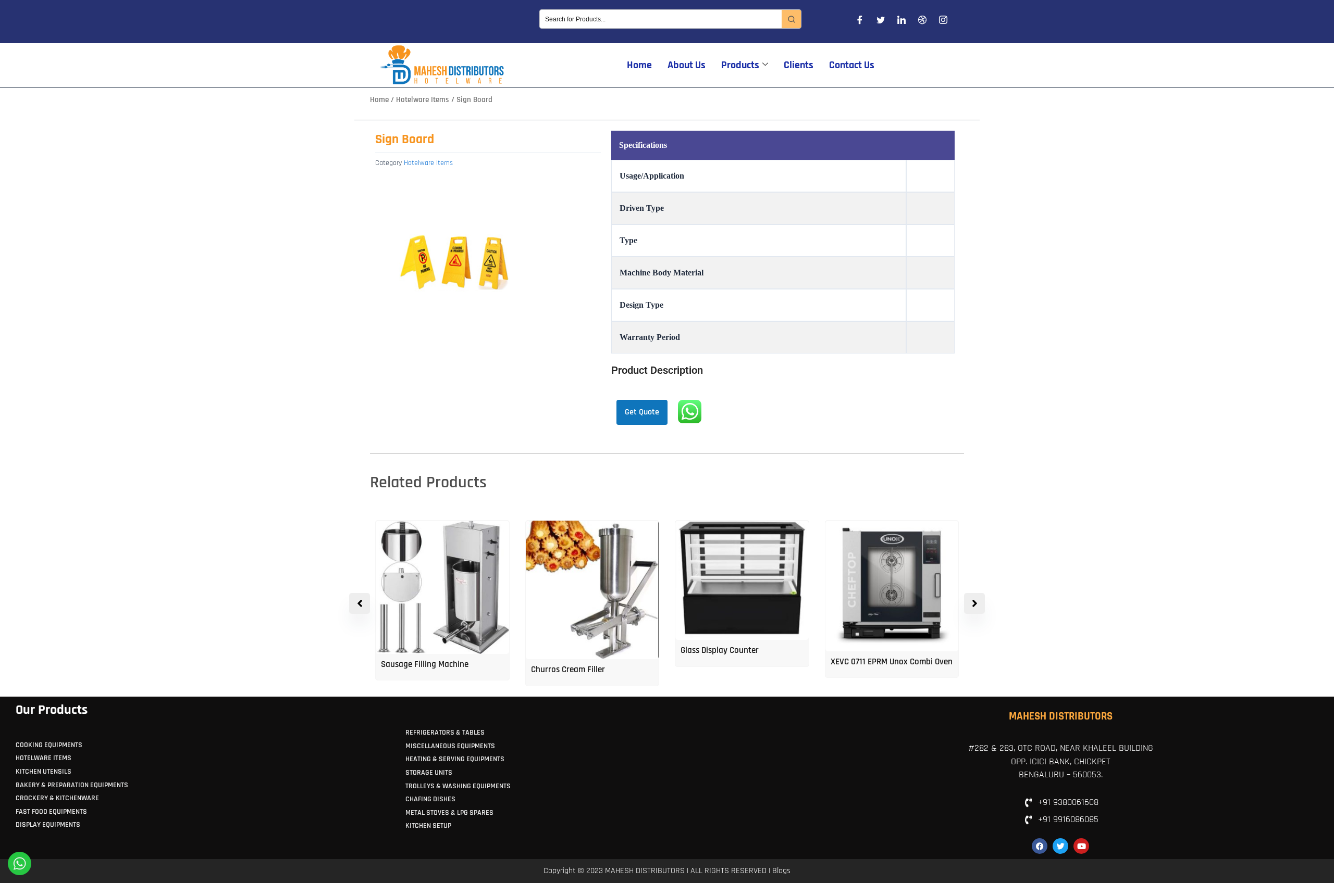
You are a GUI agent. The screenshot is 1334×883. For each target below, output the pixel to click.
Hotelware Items (422, 100)
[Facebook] (860, 22)
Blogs (781, 870)
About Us (687, 65)
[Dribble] (922, 22)
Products (740, 65)
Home (639, 65)
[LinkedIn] (901, 22)
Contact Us (851, 65)
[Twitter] (880, 22)
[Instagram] (943, 22)
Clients (798, 65)
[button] (974, 603)
